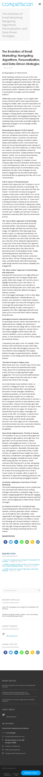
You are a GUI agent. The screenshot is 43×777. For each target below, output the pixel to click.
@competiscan (11, 717)
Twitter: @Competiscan (12, 750)
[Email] (27, 542)
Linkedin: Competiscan (12, 746)
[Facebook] (5, 542)
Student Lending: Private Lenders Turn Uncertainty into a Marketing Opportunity (20, 565)
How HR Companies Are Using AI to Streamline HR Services (21, 560)
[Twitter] (11, 542)
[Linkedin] (16, 542)
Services (16, 774)
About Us (7, 774)
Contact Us (7, 775)
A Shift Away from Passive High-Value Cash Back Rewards (20, 570)
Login (16, 775)
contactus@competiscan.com (14, 736)
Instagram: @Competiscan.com (15, 753)
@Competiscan (12, 636)
